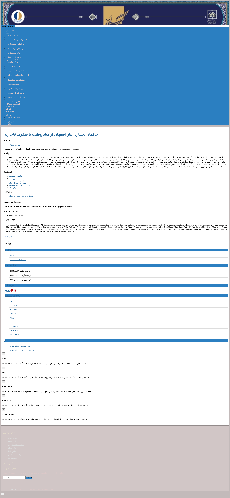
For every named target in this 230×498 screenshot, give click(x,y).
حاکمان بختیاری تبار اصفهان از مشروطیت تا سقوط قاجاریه (51, 134)
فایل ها (8, 250)
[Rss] (14, 483)
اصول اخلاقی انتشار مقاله (18, 75)
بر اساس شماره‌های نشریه (18, 40)
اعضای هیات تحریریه (16, 71)
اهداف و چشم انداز (15, 66)
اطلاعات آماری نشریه (16, 97)
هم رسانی (9, 285)
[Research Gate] (26, 291)
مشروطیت (13, 178)
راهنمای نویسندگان (13, 104)
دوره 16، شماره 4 (9, 241)
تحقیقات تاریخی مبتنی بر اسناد (21, 196)
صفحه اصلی (10, 31)
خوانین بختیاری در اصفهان (19, 185)
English (9, 124)
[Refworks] (13, 291)
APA (12, 318)
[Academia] (19, 291)
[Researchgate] (12, 483)
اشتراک (29, 477)
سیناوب (13, 489)
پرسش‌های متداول (15, 88)
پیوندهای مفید (13, 84)
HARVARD (14, 326)
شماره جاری (13, 35)
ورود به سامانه (14, 117)
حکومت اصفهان (15, 176)
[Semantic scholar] (23, 291)
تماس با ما (10, 111)
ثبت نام (11, 122)
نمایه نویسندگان (14, 53)
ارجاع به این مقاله (13, 295)
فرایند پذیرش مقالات (16, 93)
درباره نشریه (13, 62)
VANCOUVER (16, 335)
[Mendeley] (7, 291)
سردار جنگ (13, 188)
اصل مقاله (18, 260)
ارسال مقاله (11, 106)
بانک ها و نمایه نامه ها (16, 80)
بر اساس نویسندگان (16, 44)
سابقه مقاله (10, 265)
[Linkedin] (9, 483)
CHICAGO (14, 331)
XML (12, 255)
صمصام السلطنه (16, 181)
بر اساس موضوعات (16, 48)
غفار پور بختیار (15, 145)
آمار (6, 340)
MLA (12, 322)
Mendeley (13, 310)
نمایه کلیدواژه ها (14, 57)
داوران (8, 109)
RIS (11, 301)
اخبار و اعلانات (14, 102)
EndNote (13, 305)
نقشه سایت (12, 458)
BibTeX (13, 314)
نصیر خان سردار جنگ (17, 183)
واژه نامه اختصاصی (15, 455)
